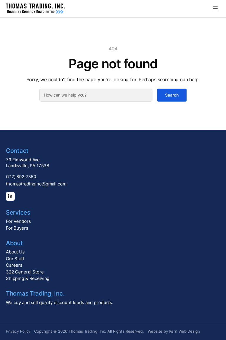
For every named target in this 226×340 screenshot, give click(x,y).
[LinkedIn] (10, 196)
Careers (14, 265)
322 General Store (25, 272)
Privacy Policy (18, 331)
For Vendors (18, 221)
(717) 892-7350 (21, 176)
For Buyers (17, 228)
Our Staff (15, 258)
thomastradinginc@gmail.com (36, 184)
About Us (15, 252)
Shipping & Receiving (27, 278)
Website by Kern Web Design (174, 331)
